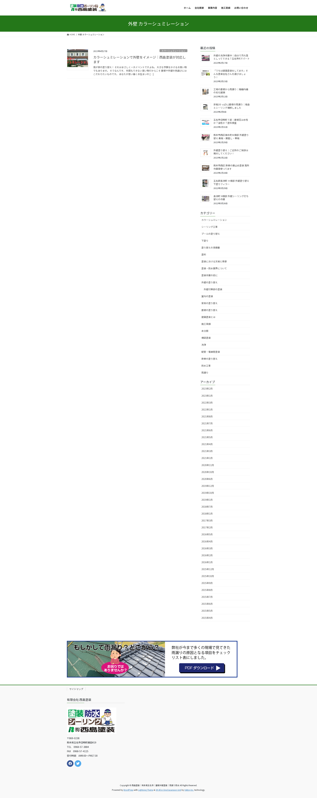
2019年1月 (207, 499)
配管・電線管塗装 (210, 351)
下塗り (204, 240)
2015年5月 (207, 610)
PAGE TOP (307, 771)
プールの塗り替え (210, 233)
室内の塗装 (207, 296)
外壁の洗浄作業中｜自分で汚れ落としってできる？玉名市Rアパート (231, 57)
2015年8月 (207, 590)
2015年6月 (207, 603)
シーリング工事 (209, 226)
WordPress (128, 789)
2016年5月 (207, 534)
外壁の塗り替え (209, 282)
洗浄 (203, 344)
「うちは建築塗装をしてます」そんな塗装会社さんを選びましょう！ (230, 74)
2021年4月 (207, 444)
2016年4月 (207, 541)
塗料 (203, 254)
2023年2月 (207, 388)
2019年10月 (207, 492)
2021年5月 (207, 437)
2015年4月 (207, 617)
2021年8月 (207, 416)
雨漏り (204, 372)
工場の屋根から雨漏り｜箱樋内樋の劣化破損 (230, 91)
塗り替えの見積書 (210, 247)
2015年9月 (207, 583)
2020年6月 (207, 479)
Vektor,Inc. (189, 789)
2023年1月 (207, 395)
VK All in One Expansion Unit (168, 789)
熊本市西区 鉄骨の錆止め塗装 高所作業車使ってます (231, 167)
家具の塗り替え (209, 303)
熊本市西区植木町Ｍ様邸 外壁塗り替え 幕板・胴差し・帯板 (231, 136)
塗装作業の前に (209, 275)
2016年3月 (207, 548)
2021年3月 (207, 451)
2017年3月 (207, 520)
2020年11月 (207, 465)
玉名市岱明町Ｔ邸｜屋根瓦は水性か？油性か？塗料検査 (230, 121)
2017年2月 (207, 527)
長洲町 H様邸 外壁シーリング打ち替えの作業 (230, 197)
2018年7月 (207, 506)
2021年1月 (207, 458)
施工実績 (206, 324)
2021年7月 (207, 423)
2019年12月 (207, 485)
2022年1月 (207, 409)
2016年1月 (207, 562)
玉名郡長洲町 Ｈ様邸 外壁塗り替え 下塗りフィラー (231, 182)
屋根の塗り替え (209, 310)
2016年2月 (207, 555)
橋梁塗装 (206, 337)
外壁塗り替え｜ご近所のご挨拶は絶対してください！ (230, 152)
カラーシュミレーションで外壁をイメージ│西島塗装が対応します (139, 59)
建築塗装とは (208, 317)
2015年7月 (207, 596)
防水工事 (206, 365)
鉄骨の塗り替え (209, 358)
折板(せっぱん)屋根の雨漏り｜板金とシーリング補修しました (231, 106)
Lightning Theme (145, 789)
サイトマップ (76, 689)
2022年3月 (207, 402)
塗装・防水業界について (214, 268)
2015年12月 (207, 569)
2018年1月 (207, 513)
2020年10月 (207, 472)
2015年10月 (207, 576)
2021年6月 (207, 430)
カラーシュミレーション (173, 50)
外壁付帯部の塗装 (213, 289)
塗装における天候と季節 (214, 261)
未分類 (204, 330)
